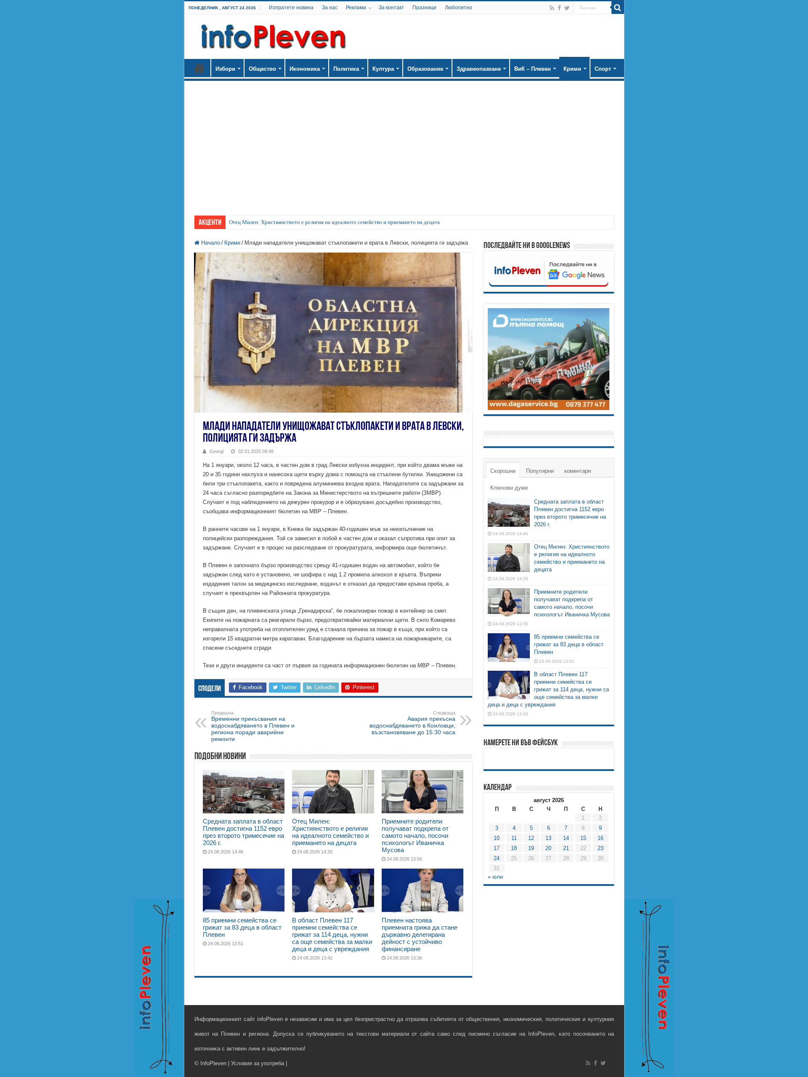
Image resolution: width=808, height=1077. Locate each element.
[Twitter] (567, 8)
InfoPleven (213, 1063)
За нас (330, 8)
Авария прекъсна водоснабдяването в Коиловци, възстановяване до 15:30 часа (412, 723)
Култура (383, 69)
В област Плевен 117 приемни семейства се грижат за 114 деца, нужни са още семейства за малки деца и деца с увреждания (332, 934)
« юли (495, 877)
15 (583, 838)
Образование (425, 69)
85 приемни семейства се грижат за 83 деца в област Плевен (242, 927)
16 (600, 838)
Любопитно (458, 8)
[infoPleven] (271, 35)
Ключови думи (509, 488)
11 (514, 838)
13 (548, 838)
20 (548, 848)
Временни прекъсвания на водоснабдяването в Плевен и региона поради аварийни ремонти (253, 726)
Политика (346, 69)
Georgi (216, 451)
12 (531, 838)
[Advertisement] (404, 144)
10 (497, 838)
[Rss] (552, 8)
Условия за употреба (257, 1063)
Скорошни (503, 471)
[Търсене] (617, 7)
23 (600, 848)
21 (566, 848)
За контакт (391, 8)
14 (566, 838)
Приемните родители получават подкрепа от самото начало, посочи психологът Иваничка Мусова (415, 835)
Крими (572, 69)
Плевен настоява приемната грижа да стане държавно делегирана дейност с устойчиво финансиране (419, 934)
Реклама (356, 8)
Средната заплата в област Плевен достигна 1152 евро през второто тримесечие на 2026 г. (243, 832)
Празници (424, 8)
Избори (225, 69)
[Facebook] (559, 8)
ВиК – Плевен (532, 69)
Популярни (540, 471)
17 (497, 848)
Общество (262, 69)
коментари (577, 471)
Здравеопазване (479, 69)
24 (497, 858)
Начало (199, 68)
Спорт (603, 69)
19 (531, 848)
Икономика (305, 69)
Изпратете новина (291, 8)
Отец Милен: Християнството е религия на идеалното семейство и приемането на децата (334, 222)
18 (514, 848)
